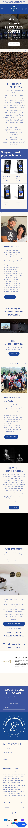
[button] (2, 9)
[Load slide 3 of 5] (14, 363)
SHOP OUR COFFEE (14, 624)
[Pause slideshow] (25, 50)
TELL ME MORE (11, 437)
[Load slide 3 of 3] (16, 51)
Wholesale (6, 756)
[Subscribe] (23, 708)
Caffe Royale (19, 202)
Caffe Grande (19, 176)
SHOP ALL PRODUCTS (14, 628)
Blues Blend (6, 202)
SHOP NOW (14, 353)
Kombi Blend (6, 176)
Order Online (7, 749)
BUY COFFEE (14, 44)
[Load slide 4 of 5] (16, 363)
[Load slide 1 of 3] (12, 51)
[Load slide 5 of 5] (18, 363)
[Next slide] (18, 50)
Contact (5, 763)
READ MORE (10, 297)
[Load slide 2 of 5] (12, 363)
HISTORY (14, 507)
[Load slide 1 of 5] (10, 363)
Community (6, 759)
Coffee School (7, 752)
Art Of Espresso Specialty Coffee (15, 825)
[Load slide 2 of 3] (14, 51)
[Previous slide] (9, 50)
